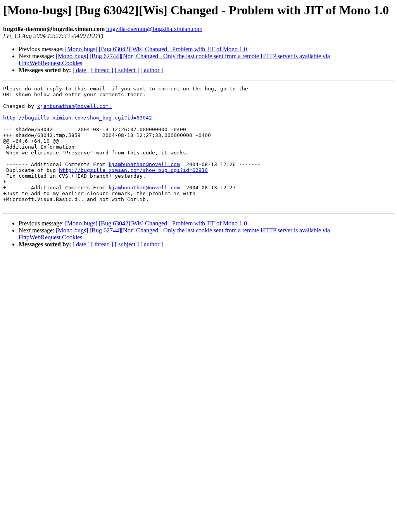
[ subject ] (127, 70)
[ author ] (151, 70)
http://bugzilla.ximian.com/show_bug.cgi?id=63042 (77, 118)
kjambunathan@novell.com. (74, 106)
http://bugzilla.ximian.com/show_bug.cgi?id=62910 (133, 170)
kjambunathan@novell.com (144, 164)
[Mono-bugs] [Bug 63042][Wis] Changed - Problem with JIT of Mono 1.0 (156, 49)
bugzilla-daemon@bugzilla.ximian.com (154, 29)
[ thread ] (102, 70)
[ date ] (81, 70)
